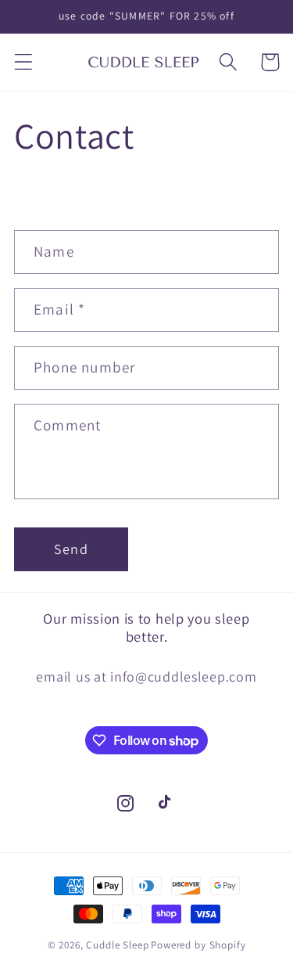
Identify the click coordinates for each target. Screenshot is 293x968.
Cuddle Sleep (117, 945)
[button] (24, 62)
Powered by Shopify (198, 945)
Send (71, 549)
